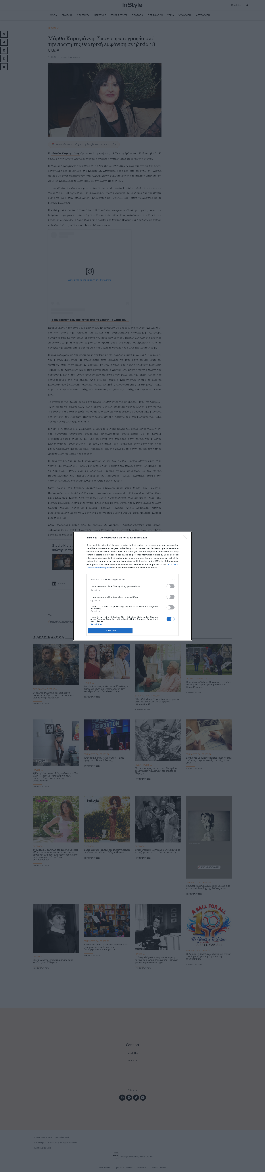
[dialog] (132, 586)
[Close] (185, 538)
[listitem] (132, 579)
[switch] (171, 586)
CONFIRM (110, 630)
